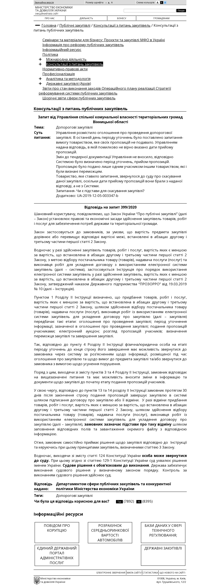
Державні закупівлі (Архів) (68, 83)
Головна (49, 25)
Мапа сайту (134, 572)
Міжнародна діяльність (66, 59)
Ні (139, 501)
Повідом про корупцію (57, 528)
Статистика (150, 572)
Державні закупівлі (163, 548)
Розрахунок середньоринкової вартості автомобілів (110, 532)
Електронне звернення (111, 572)
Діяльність (86, 18)
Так (119, 501)
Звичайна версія (44, 2)
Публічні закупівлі (74, 25)
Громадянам (161, 18)
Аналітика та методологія (68, 78)
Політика (50, 54)
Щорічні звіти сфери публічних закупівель (78, 98)
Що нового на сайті (172, 572)
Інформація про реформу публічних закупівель (83, 44)
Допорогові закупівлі (74, 495)
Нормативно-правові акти (65, 68)
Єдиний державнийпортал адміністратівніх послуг (57, 555)
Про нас (50, 18)
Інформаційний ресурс (61, 49)
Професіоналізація (58, 73)
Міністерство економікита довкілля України (54, 10)
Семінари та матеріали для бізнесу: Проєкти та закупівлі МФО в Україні (103, 39)
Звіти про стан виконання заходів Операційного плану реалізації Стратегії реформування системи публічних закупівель (105, 91)
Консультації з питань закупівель (121, 25)
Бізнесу (121, 18)
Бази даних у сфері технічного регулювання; (163, 530)
